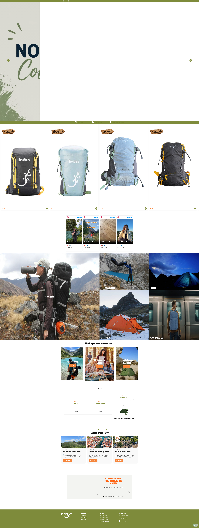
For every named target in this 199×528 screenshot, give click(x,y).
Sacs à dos (89, 5)
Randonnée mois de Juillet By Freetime (99, 452)
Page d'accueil (83, 519)
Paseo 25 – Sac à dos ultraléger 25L (25, 205)
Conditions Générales (104, 519)
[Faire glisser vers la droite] (102, 212)
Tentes (84, 5)
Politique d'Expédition (104, 517)
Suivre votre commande (104, 521)
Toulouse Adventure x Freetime (123, 452)
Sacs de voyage (96, 5)
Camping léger (72, 361)
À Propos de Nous (84, 515)
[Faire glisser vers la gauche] (97, 212)
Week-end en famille (99, 362)
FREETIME (101, 525)
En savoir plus (67, 460)
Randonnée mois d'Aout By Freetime (72, 452)
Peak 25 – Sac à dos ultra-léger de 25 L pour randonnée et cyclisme (173, 205)
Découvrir (72, 365)
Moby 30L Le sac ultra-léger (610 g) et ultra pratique (74, 205)
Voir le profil (79, 217)
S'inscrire (126, 493)
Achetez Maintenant (99, 67)
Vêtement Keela (118, 5)
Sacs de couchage (104, 5)
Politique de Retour (103, 515)
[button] (84, 6)
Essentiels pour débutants (126, 362)
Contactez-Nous (84, 517)
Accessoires (111, 5)
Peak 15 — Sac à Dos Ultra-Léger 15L (123, 205)
